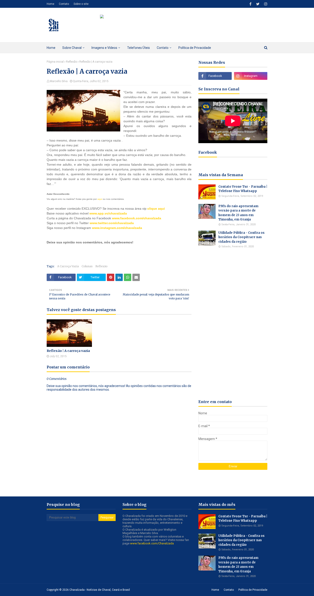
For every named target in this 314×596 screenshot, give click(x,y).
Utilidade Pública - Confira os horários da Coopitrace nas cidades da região (241, 237)
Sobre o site (81, 4)
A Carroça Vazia (68, 266)
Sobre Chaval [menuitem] (72, 48)
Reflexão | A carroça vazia (68, 351)
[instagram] (265, 4)
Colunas (87, 266)
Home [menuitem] (51, 48)
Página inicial (55, 61)
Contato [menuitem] (162, 48)
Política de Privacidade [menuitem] (194, 48)
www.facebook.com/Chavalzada (152, 543)
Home (50, 4)
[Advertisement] (100, 252)
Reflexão (71, 61)
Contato (64, 4)
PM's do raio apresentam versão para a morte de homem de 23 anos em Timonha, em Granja (238, 213)
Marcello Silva (59, 81)
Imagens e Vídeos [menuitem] (104, 48)
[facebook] (250, 4)
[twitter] (258, 4)
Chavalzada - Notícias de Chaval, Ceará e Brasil (99, 589)
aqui (99, 199)
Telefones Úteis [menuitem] (138, 48)
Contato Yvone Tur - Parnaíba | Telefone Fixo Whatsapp (242, 189)
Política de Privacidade (252, 589)
